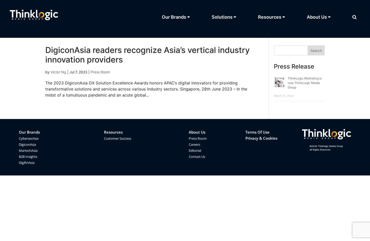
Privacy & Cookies (261, 138)
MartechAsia (28, 150)
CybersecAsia (29, 138)
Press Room (100, 72)
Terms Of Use (257, 132)
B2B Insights (28, 156)
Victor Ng (58, 72)
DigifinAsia (26, 162)
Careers (194, 144)
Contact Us (197, 156)
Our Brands (29, 132)
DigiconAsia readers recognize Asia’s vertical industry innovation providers (147, 55)
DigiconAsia (27, 144)
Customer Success (117, 138)
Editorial (195, 150)
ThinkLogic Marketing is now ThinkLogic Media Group (305, 82)
